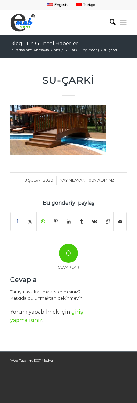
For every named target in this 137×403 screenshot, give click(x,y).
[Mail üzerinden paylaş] (120, 221)
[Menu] (123, 22)
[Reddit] (107, 221)
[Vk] (94, 221)
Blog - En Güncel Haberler (44, 44)
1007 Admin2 (100, 180)
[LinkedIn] (68, 221)
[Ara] (109, 22)
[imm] (56, 22)
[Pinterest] (55, 221)
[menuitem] (56, 4)
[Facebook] (17, 221)
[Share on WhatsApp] (43, 221)
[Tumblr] (81, 221)
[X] (30, 221)
